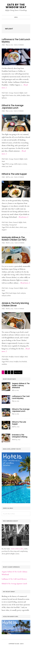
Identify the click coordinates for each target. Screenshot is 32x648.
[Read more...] (23, 217)
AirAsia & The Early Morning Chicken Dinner (15, 304)
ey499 (25, 227)
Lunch (25, 93)
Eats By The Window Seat (16, 6)
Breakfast (11, 357)
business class (12, 95)
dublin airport (18, 164)
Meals (3, 161)
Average (11, 93)
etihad (3, 166)
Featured (16, 93)
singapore (4, 230)
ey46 (7, 166)
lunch (10, 166)
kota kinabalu (23, 361)
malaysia (23, 293)
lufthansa (4, 98)
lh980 (28, 95)
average (11, 164)
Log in (21, 643)
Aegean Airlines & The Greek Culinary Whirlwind (21, 385)
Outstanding (5, 225)
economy (24, 164)
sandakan (4, 364)
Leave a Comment (19, 45)
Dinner (10, 222)
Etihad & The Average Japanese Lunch (12, 106)
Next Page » (18, 372)
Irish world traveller (17, 549)
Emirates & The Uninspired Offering (19, 436)
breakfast (16, 361)
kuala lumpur (12, 293)
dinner (17, 227)
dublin (18, 95)
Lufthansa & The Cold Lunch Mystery (16, 40)
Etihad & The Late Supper (14, 174)
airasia (11, 361)
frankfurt (23, 95)
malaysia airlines (6, 295)
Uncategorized (13, 225)
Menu (16, 17)
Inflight (21, 93)
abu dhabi (12, 227)
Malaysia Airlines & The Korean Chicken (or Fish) (14, 238)
